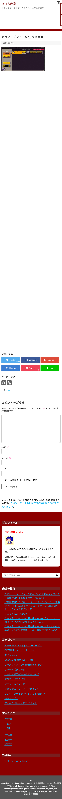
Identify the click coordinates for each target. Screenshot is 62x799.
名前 (5, 447)
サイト (4, 469)
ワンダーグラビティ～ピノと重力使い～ (25, 693)
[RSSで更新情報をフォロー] (9, 382)
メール (6, 458)
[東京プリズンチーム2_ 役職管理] (10, 368)
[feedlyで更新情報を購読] (3, 382)
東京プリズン (11, 698)
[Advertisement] (31, 215)
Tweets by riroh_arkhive (15, 761)
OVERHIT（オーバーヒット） (19, 650)
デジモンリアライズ (14, 679)
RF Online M (10, 655)
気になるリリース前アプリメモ (20, 703)
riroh (8, 390)
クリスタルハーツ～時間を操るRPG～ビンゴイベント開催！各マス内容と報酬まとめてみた (32, 620)
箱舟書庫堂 (8, 4)
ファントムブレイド (14, 684)
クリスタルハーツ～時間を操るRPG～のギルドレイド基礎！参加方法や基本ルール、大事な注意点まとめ (32, 628)
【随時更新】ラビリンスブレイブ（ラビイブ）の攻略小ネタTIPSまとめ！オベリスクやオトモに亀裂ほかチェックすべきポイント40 (32, 606)
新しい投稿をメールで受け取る (21, 480)
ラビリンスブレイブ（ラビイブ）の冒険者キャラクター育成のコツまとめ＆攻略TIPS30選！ (32, 595)
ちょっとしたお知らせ (16, 613)
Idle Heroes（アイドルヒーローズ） (23, 645)
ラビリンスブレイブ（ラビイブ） (21, 688)
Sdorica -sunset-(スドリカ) (18, 659)
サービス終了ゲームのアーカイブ (21, 674)
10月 (9, 723)
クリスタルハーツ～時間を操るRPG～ (24, 664)
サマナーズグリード (14, 669)
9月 (8, 728)
